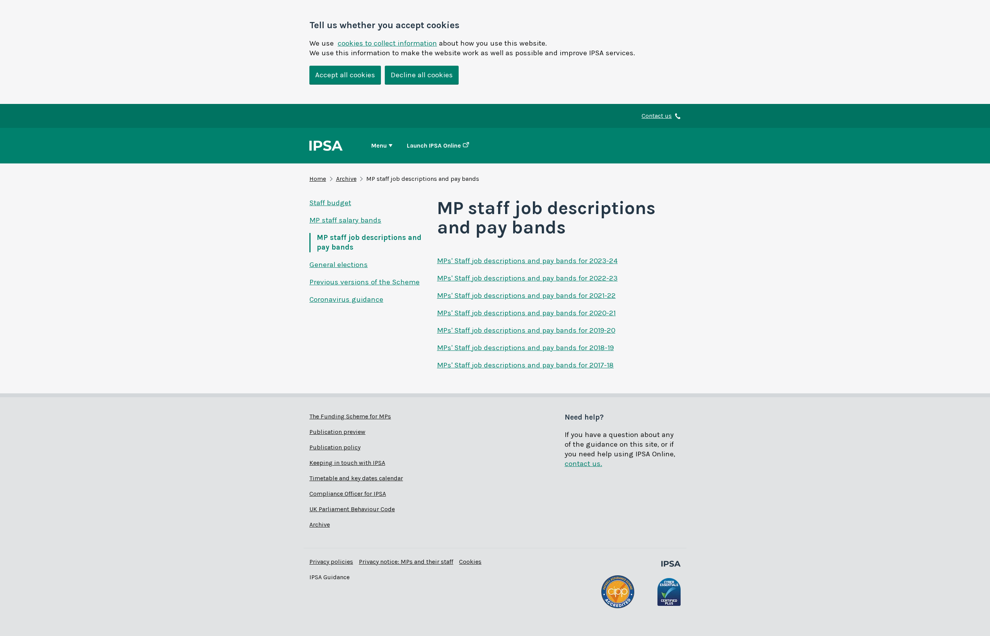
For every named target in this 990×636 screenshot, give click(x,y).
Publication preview (337, 431)
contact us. (583, 463)
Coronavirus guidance (346, 299)
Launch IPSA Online (434, 145)
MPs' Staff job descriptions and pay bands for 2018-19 (525, 348)
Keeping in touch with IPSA (347, 462)
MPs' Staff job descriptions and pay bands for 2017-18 (525, 365)
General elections (338, 264)
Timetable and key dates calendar (356, 478)
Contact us (657, 115)
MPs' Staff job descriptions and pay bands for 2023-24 (527, 261)
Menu (379, 145)
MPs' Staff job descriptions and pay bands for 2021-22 (526, 295)
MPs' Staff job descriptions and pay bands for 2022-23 (527, 278)
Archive (346, 178)
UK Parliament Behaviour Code (352, 509)
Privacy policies (331, 561)
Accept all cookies (345, 75)
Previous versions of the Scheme (364, 282)
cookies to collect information (387, 43)
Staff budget (330, 203)
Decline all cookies (422, 75)
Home (317, 178)
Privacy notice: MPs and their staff (406, 561)
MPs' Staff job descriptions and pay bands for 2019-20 (526, 330)
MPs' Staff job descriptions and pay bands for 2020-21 (526, 313)
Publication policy (334, 447)
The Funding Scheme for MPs (350, 416)
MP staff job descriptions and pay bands (369, 242)
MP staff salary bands (345, 220)
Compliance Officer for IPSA (347, 493)
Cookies (470, 561)
